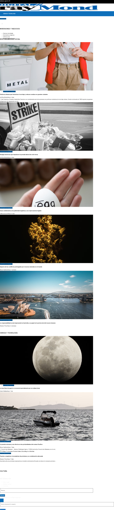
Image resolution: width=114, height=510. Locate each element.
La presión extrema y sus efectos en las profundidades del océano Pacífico (21, 444)
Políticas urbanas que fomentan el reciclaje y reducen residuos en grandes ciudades (24, 94)
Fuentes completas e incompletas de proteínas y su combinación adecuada (21, 456)
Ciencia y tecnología (8, 385)
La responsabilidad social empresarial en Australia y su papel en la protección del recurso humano (28, 323)
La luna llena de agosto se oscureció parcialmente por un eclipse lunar (20, 388)
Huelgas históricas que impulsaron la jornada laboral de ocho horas (19, 154)
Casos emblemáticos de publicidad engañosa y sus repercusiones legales (20, 210)
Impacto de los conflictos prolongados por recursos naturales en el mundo (21, 267)
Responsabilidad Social (9, 91)
